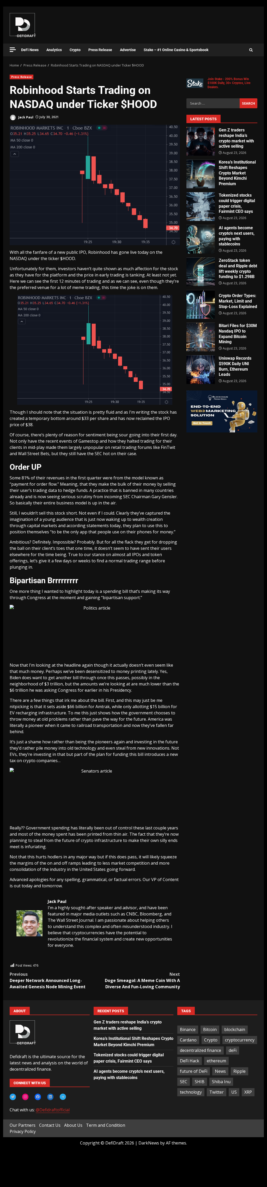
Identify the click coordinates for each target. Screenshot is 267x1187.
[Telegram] (63, 1097)
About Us (73, 1125)
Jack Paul (25, 117)
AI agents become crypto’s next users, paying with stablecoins (200, 239)
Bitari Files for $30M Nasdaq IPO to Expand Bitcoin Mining (200, 337)
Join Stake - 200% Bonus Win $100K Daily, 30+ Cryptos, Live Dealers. (229, 83)
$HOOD (67, 258)
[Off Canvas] (13, 49)
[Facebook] (38, 1097)
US (234, 1092)
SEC (183, 1081)
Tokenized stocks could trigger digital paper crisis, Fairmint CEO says (200, 206)
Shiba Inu (221, 1081)
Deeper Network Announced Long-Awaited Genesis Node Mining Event (48, 980)
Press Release (100, 50)
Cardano (188, 1040)
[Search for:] (213, 103)
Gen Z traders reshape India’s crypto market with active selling (200, 141)
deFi (232, 1050)
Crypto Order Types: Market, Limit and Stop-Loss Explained (200, 304)
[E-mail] (19, 959)
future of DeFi (193, 1071)
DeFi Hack (189, 1061)
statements (98, 525)
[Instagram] (25, 1097)
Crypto (75, 50)
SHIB (199, 1081)
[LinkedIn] (50, 1097)
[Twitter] (13, 1097)
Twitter (216, 1092)
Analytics (54, 50)
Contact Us (49, 1125)
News (220, 1071)
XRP (248, 1092)
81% (26, 478)
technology (191, 1092)
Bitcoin (210, 1029)
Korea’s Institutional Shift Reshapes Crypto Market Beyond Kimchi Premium (200, 174)
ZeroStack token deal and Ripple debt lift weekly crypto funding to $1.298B (200, 271)
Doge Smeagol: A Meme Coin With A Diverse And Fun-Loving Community (142, 980)
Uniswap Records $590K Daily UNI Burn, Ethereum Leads (200, 369)
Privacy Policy (23, 1131)
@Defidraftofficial (53, 1110)
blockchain (234, 1029)
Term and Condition (105, 1125)
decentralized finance (200, 1050)
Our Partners (22, 1125)
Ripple (239, 1071)
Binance (188, 1029)
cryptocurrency (239, 1040)
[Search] (251, 50)
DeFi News (30, 50)
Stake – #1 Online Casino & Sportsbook (176, 50)
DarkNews (148, 1143)
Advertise (128, 50)
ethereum (216, 1061)
